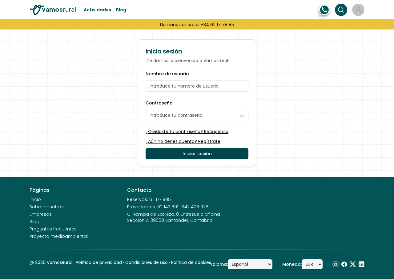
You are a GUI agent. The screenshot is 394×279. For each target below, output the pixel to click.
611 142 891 (167, 207)
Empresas (41, 214)
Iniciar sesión (197, 154)
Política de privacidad (99, 262)
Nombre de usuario (167, 74)
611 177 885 (160, 199)
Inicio (35, 199)
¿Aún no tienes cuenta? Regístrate (183, 141)
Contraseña (159, 103)
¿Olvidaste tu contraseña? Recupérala (187, 131)
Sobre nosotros (47, 207)
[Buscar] (341, 10)
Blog (121, 10)
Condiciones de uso (146, 262)
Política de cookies (191, 262)
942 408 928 (195, 207)
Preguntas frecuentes (53, 229)
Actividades (97, 10)
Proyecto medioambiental (59, 236)
